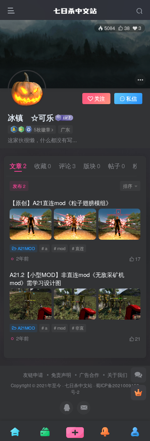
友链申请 (33, 374)
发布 (19, 185)
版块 (91, 165)
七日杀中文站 (78, 385)
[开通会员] (138, 392)
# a (44, 248)
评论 (67, 165)
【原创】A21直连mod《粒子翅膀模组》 (61, 203)
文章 (18, 165)
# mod (59, 248)
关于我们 (117, 374)
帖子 (116, 165)
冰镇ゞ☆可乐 (31, 117)
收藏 (42, 165)
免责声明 (61, 374)
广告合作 (89, 374)
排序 (127, 185)
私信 (131, 98)
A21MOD (26, 248)
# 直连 (78, 248)
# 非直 (78, 328)
